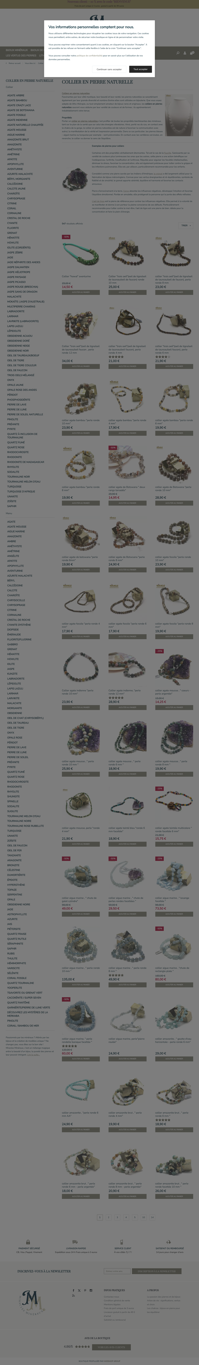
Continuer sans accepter (109, 69)
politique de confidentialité (89, 55)
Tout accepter (141, 69)
